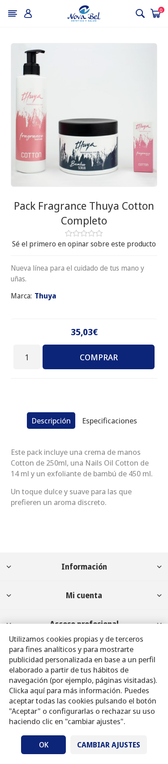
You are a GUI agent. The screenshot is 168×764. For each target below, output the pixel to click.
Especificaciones (109, 420)
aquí (37, 690)
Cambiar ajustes (108, 745)
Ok (43, 745)
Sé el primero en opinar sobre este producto (84, 244)
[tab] (51, 420)
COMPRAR (99, 357)
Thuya (45, 296)
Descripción (51, 420)
